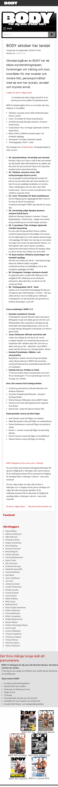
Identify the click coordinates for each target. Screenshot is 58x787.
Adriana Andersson (13, 534)
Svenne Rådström (13, 631)
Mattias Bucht (11, 604)
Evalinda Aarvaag (13, 566)
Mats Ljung (10, 601)
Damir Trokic (10, 560)
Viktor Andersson (12, 645)
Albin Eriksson (11, 537)
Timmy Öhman (11, 640)
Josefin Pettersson (13, 587)
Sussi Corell (10, 628)
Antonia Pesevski (12, 548)
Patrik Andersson (12, 610)
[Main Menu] (4, 28)
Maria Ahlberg (11, 598)
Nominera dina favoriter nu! (40, 506)
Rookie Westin (11, 622)
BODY (9, 28)
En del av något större (15, 506)
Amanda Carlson (12, 540)
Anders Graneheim (13, 543)
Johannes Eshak (12, 584)
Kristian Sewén (11, 590)
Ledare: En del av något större (19, 92)
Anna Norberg (11, 546)
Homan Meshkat (12, 572)
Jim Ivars (9, 581)
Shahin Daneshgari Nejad (16, 625)
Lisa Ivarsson (11, 596)
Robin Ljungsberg (12, 616)
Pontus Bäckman (12, 613)
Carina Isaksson (12, 554)
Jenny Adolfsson (12, 578)
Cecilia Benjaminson (14, 557)
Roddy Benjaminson (14, 619)
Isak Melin (9, 575)
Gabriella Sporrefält (13, 569)
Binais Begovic (11, 551)
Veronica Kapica (12, 643)
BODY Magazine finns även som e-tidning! (24, 463)
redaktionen (21, 53)
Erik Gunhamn (11, 563)
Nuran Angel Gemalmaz (15, 607)
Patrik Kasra (28, 147)
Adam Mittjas (11, 531)
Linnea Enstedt (11, 593)
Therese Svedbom (13, 637)
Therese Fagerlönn (13, 634)
